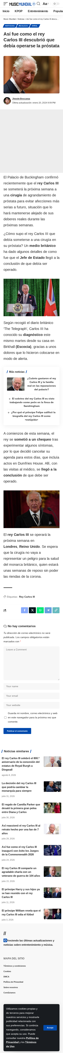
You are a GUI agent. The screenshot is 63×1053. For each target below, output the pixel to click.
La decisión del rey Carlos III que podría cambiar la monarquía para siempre (19, 787)
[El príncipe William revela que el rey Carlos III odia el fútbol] (52, 914)
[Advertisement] (31, 141)
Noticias (10, 26)
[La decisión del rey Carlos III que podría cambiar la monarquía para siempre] (52, 786)
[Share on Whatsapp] (40, 610)
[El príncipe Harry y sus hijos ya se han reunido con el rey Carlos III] (52, 892)
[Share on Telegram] (48, 610)
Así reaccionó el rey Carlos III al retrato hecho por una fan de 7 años (21, 829)
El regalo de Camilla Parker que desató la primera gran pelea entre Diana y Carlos (21, 808)
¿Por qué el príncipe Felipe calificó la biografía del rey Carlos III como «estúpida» (33, 416)
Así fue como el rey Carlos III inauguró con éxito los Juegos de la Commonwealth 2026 (20, 850)
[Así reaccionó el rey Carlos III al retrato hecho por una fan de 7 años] (52, 829)
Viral (35, 26)
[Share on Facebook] (24, 610)
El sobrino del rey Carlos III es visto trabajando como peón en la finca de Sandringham (32, 402)
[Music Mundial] (22, 4)
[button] (50, 1027)
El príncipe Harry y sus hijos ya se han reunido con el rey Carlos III (21, 893)
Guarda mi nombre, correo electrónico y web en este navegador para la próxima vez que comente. (32, 717)
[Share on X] (32, 610)
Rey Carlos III (27, 596)
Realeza (23, 26)
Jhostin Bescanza (21, 98)
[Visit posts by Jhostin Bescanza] (7, 101)
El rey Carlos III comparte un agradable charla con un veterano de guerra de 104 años (21, 872)
